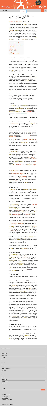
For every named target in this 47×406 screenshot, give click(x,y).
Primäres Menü (45, 10)
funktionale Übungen (9, 399)
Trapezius (11, 46)
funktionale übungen (18, 21)
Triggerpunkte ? (12, 52)
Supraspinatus (12, 47)
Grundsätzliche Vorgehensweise (16, 45)
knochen (3, 366)
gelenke (3, 364)
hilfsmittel (4, 377)
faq (2, 359)
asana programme (5, 355)
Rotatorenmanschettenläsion (17, 173)
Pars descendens (28, 111)
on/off (17, 42)
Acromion (34, 158)
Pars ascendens (24, 113)
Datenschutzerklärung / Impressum (7, 404)
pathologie (4, 370)
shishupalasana (5, 396)
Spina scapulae (31, 157)
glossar (3, 357)
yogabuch (11, 21)
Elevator (33, 255)
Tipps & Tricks (4, 379)
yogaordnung (4, 383)
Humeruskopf (23, 176)
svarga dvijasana (5, 398)
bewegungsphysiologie (6, 368)
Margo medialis (16, 214)
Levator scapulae (13, 50)
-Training (14, 180)
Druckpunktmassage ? (14, 53)
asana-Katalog (4, 353)
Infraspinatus (12, 49)
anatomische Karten (5, 381)
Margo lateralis (28, 214)
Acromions (34, 164)
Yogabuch (4, 10)
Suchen (3, 388)
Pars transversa (27, 28)
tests (3, 372)
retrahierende (26, 257)
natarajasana (4, 397)
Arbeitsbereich (13, 230)
